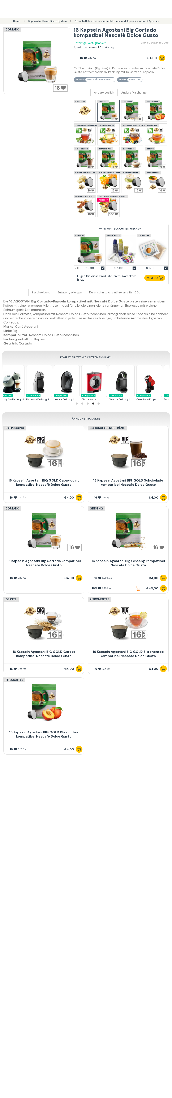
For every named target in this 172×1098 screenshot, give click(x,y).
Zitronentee (99, 599)
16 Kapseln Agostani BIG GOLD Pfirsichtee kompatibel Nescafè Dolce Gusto (43, 734)
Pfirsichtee (14, 680)
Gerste (11, 599)
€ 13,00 (152, 278)
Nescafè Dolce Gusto (100, 79)
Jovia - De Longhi (24, 397)
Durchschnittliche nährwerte (114, 292)
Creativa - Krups (106, 397)
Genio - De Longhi (79, 397)
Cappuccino (14, 428)
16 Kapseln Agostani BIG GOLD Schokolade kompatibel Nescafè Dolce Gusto (128, 482)
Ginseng (96, 508)
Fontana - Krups (133, 397)
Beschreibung (41, 292)
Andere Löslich (104, 92)
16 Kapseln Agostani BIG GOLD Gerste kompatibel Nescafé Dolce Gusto (44, 653)
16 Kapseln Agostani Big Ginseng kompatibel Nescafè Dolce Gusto (128, 563)
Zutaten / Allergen (69, 292)
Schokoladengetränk (107, 428)
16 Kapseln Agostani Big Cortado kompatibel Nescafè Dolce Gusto (44, 563)
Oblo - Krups (48, 397)
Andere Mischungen (134, 92)
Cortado (12, 29)
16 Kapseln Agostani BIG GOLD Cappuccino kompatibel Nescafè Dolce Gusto (43, 482)
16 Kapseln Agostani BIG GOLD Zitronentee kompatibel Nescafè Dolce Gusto (128, 653)
